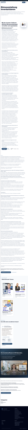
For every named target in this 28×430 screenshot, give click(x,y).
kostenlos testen (12, 148)
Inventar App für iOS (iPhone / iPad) (13, 175)
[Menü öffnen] (26, 2)
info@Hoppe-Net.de (17, 425)
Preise (17, 148)
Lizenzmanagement (3, 402)
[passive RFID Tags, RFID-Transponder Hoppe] (7, 288)
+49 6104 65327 (25, 0)
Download (15, 148)
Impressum (21, 428)
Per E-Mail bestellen (14, 272)
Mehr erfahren (9, 148)
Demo (23, 2)
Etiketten (2, 401)
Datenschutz (24, 428)
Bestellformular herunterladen (6, 272)
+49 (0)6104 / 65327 (17, 424)
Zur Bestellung (3, 345)
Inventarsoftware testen (4, 148)
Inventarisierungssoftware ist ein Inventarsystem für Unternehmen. (11, 156)
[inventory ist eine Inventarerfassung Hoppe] (7, 305)
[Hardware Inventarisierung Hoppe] (20, 288)
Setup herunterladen (7, 343)
